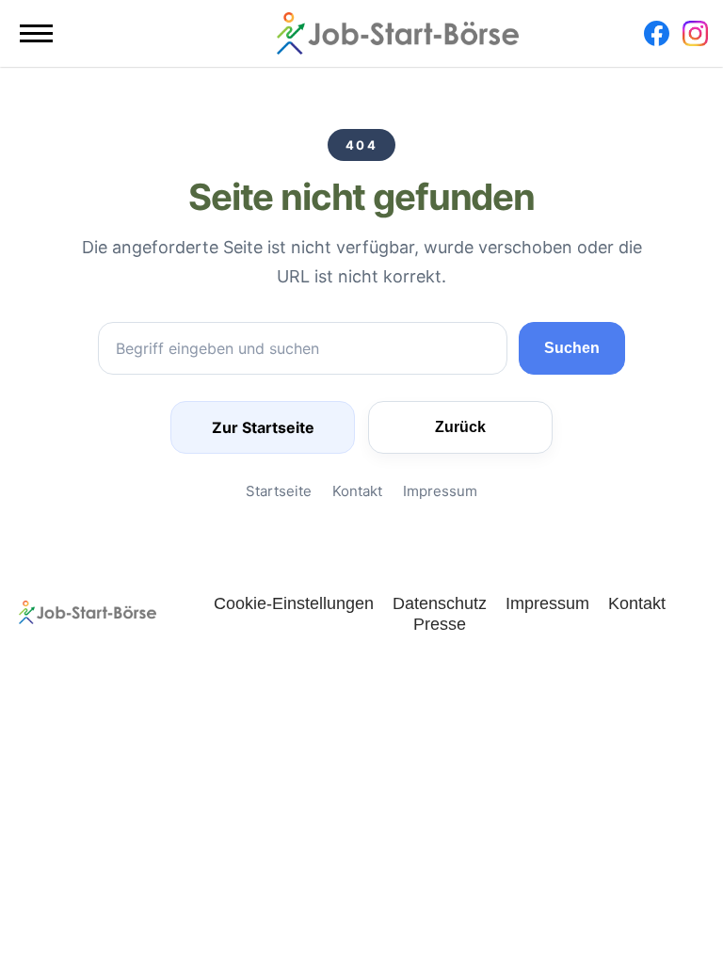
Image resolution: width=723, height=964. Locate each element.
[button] (36, 33)
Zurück (460, 427)
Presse (439, 624)
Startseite (279, 491)
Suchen (572, 348)
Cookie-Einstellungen (294, 603)
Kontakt (357, 491)
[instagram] (695, 33)
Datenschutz (440, 603)
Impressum (440, 491)
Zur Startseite (263, 427)
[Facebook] (656, 33)
